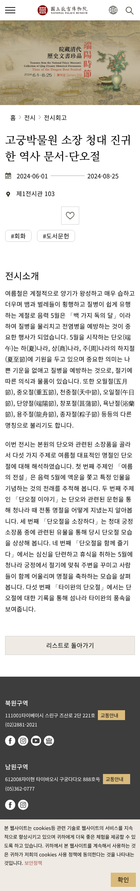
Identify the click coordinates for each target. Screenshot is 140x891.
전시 (30, 117)
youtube (36, 741)
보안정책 (33, 862)
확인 (123, 879)
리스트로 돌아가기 (70, 645)
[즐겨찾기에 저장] (70, 216)
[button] (10, 10)
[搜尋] (131, 10)
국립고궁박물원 (62, 10)
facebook (10, 741)
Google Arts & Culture (49, 741)
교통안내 (109, 715)
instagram (23, 741)
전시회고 (55, 117)
